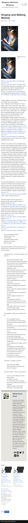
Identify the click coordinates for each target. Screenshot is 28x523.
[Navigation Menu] (25, 4)
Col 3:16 (3, 94)
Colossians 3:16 (5, 82)
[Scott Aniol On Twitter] (20, 453)
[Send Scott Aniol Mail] (15, 453)
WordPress (13, 521)
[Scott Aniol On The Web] (18, 453)
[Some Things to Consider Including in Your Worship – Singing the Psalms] (7, 496)
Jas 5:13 (25, 127)
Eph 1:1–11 (7, 218)
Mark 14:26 (3, 134)
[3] (12, 254)
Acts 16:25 (12, 203)
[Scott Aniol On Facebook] (23, 453)
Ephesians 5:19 (4, 192)
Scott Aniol (4, 20)
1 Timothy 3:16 (9, 215)
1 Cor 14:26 (23, 126)
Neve (2, 521)
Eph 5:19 (20, 89)
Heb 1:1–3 (3, 225)
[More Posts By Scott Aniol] (18, 456)
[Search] (22, 4)
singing (6, 511)
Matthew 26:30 (22, 131)
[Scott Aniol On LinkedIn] (15, 456)
